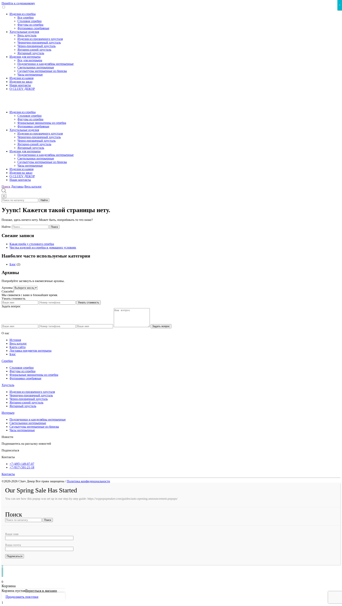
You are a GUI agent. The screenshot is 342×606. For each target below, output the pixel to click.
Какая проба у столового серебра (32, 244)
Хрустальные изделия (24, 31)
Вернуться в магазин (41, 591)
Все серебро (25, 17)
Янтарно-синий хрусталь (34, 49)
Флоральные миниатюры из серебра (41, 122)
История (15, 340)
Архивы (7, 287)
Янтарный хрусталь (30, 53)
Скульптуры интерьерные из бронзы (42, 71)
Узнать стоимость (88, 302)
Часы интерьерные (30, 74)
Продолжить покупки (22, 597)
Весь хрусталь (26, 35)
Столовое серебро (29, 21)
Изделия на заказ (21, 81)
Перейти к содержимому (18, 3)
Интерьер (8, 412)
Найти (44, 200)
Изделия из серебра (23, 14)
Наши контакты (20, 85)
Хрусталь (8, 385)
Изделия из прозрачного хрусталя (40, 39)
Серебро (7, 361)
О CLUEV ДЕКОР (22, 88)
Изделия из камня (21, 78)
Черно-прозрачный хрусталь (36, 46)
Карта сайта (18, 347)
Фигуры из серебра (30, 24)
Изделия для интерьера (25, 56)
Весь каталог (33, 186)
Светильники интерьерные (35, 67)
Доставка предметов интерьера (30, 350)
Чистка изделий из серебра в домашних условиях (43, 247)
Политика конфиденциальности (88, 481)
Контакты (8, 474)
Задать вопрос (161, 326)
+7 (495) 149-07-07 (22, 463)
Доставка (17, 186)
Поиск (6, 186)
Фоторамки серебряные (33, 28)
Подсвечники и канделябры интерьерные (45, 64)
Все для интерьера (29, 60)
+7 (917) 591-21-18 (22, 467)
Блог (13, 264)
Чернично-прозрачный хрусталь (39, 42)
